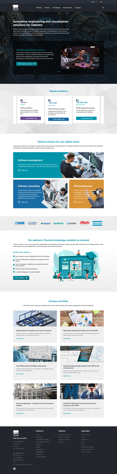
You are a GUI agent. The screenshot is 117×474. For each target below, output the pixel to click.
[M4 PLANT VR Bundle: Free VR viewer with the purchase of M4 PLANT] (82, 391)
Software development (64, 434)
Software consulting (63, 437)
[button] (10, 110)
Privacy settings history (87, 449)
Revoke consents (85, 452)
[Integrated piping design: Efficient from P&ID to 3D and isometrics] (82, 354)
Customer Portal (85, 434)
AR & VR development (64, 439)
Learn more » (20, 338)
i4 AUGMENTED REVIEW (42, 439)
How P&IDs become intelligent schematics (31, 366)
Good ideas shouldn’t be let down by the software (80, 330)
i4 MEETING (39, 454)
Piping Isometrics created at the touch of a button (33, 330)
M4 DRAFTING (39, 449)
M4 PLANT (39, 444)
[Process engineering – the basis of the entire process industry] (35, 391)
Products (39, 7)
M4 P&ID (38, 447)
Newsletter (84, 439)
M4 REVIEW (39, 437)
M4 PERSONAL (40, 452)
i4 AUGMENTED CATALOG (43, 442)
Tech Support (56, 7)
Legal (82, 442)
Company (78, 7)
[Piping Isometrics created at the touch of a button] (35, 318)
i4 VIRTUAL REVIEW (41, 457)
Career (83, 437)
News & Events (67, 7)
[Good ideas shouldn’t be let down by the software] (82, 318)
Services (47, 7)
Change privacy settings (87, 447)
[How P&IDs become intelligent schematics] (35, 354)
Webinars (60, 442)
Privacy (83, 444)
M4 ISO (38, 434)
